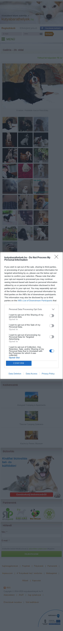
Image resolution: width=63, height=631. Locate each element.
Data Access (31, 373)
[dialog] (31, 315)
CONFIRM (18, 363)
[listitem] (31, 309)
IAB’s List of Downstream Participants (35, 300)
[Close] (57, 257)
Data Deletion (15, 373)
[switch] (51, 315)
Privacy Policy (48, 373)
